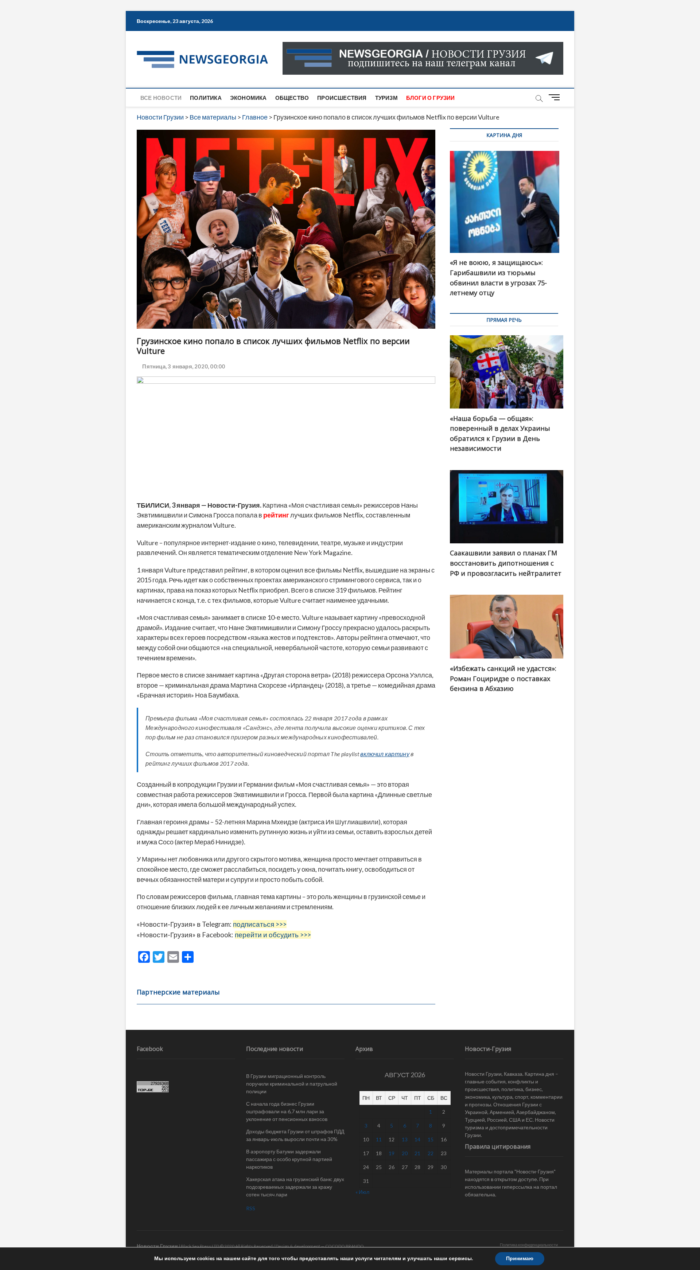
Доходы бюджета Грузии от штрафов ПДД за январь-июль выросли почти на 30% (295, 1135)
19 (391, 1153)
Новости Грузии (157, 1246)
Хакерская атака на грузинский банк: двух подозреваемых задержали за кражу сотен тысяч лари (295, 1186)
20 (405, 1153)
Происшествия (341, 97)
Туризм (386, 97)
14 (417, 1139)
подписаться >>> (260, 924)
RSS (250, 1208)
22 (430, 1153)
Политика (206, 97)
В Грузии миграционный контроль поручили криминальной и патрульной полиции (291, 1083)
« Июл (362, 1192)
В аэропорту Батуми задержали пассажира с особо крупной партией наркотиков (289, 1159)
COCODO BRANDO (344, 1246)
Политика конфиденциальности (529, 1244)
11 (379, 1139)
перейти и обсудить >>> (273, 935)
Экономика (248, 97)
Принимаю (519, 1258)
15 (430, 1139)
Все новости (161, 97)
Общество (292, 97)
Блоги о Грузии (430, 97)
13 (405, 1139)
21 (417, 1153)
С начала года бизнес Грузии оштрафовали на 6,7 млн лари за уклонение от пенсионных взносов (286, 1111)
